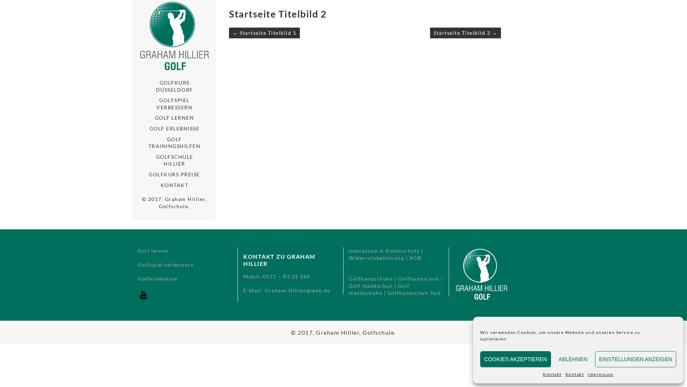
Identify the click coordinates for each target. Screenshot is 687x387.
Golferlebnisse (157, 279)
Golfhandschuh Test (414, 293)
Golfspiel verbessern (174, 103)
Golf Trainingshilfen (174, 142)
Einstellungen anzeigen (635, 359)
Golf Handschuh (371, 286)
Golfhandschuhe (371, 279)
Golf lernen (174, 118)
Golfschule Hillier (174, 160)
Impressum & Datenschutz (384, 251)
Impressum (601, 374)
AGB (415, 258)
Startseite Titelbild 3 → (465, 33)
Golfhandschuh (418, 279)
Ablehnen (573, 359)
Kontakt (552, 374)
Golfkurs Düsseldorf (174, 86)
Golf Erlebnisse (175, 128)
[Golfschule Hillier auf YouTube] (143, 298)
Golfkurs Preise (174, 174)
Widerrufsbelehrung (376, 258)
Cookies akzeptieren (515, 359)
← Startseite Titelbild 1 (264, 33)
